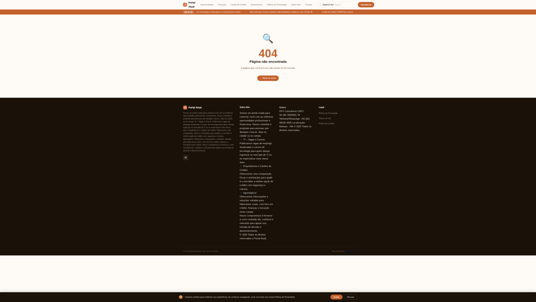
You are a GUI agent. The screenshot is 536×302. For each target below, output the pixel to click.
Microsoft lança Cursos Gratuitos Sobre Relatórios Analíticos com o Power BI (278, 12)
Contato (308, 4)
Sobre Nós (296, 4)
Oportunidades (207, 4)
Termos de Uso (325, 118)
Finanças (222, 4)
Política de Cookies (327, 123)
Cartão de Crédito (238, 4)
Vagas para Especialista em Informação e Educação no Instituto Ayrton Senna (206, 12)
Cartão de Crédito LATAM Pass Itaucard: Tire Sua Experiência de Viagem (349, 12)
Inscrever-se (366, 4)
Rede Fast (349, 251)
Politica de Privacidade (277, 4)
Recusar (350, 297)
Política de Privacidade (328, 113)
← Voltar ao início (268, 78)
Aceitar (336, 297)
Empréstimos (256, 4)
